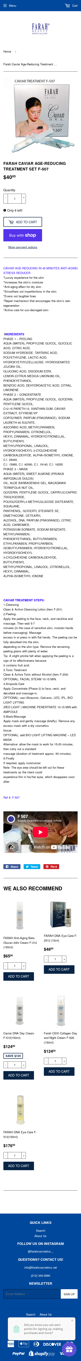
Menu (12, 5)
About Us (40, 1236)
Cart (74, 5)
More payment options (22, 247)
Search (40, 1230)
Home (7, 51)
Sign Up (69, 1294)
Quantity (9, 190)
